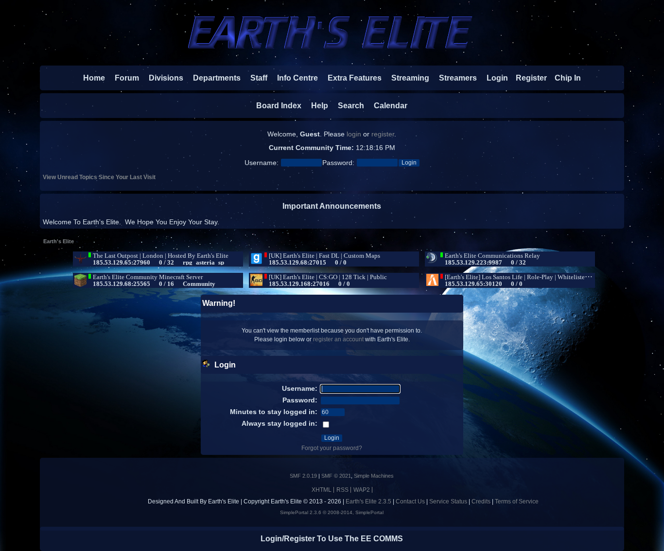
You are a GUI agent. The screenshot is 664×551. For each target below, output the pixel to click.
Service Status (448, 501)
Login (493, 78)
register (382, 134)
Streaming (410, 78)
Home (94, 78)
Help (315, 105)
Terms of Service (517, 501)
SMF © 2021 (336, 476)
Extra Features (355, 78)
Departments (217, 78)
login (354, 134)
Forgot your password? (331, 448)
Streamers (458, 78)
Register (527, 78)
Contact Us (410, 501)
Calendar (386, 105)
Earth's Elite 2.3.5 (368, 501)
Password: (338, 163)
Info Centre (293, 78)
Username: (262, 163)
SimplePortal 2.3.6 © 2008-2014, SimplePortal (332, 512)
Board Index (278, 105)
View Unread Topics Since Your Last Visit (99, 177)
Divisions (166, 78)
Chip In (564, 78)
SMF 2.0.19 (303, 476)
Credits (481, 501)
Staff (255, 78)
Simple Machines (374, 476)
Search (347, 105)
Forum (123, 78)
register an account (338, 339)
